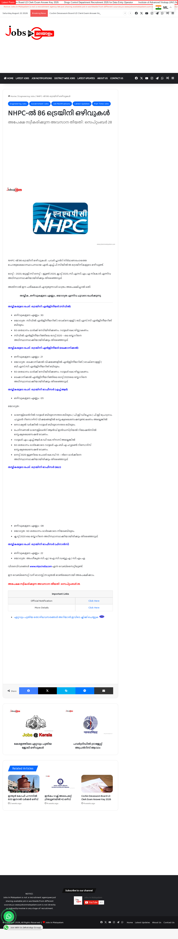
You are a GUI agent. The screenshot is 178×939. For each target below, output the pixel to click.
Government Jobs (40, 103)
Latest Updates (86, 78)
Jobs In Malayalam (54, 922)
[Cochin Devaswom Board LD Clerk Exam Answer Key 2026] (97, 784)
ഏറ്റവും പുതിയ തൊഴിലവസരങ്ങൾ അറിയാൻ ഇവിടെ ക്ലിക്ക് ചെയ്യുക (56, 617)
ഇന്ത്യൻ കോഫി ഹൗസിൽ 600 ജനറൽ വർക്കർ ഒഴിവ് (23, 797)
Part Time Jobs (101, 103)
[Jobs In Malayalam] (30, 32)
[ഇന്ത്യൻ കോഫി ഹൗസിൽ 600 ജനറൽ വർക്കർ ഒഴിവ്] (23, 784)
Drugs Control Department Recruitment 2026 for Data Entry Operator (72, 2)
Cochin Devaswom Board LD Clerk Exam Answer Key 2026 (78, 13)
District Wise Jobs (64, 78)
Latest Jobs (22, 78)
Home (10, 78)
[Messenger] (84, 690)
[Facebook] (28, 690)
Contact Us (116, 78)
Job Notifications (42, 78)
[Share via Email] (103, 690)
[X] (47, 690)
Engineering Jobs (26, 96)
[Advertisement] (118, 45)
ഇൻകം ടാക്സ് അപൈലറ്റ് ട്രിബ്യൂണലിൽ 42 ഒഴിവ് (58, 797)
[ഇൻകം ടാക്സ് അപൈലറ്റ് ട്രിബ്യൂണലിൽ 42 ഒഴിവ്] (60, 784)
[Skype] (66, 690)
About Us (102, 78)
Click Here (93, 601)
